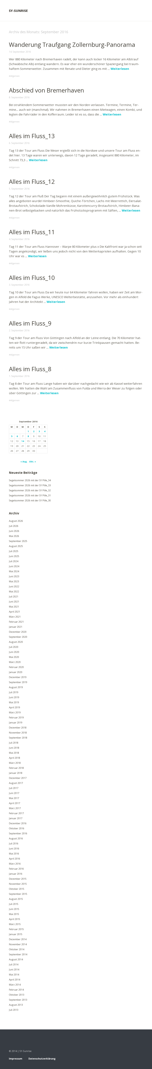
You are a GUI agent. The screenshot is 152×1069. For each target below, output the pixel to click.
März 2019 (15, 712)
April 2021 (14, 611)
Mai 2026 (14, 536)
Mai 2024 (14, 571)
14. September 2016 (20, 51)
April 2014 (14, 979)
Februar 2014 (16, 989)
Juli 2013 (13, 1009)
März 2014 (15, 984)
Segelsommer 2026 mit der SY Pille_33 (30, 485)
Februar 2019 (16, 717)
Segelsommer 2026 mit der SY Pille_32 (30, 490)
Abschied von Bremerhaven (46, 90)
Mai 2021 (14, 606)
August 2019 (16, 687)
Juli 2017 (13, 788)
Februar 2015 (16, 929)
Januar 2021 (15, 626)
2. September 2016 (19, 330)
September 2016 (18, 833)
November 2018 (18, 732)
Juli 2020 (13, 647)
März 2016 (15, 863)
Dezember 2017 (17, 778)
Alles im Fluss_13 (32, 136)
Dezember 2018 (17, 727)
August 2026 (16, 521)
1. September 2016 (19, 376)
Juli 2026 (13, 526)
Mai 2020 (14, 657)
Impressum (15, 1058)
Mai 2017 (14, 798)
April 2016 (14, 858)
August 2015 (16, 899)
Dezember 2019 (17, 677)
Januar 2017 (15, 818)
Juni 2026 (14, 531)
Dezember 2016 (17, 823)
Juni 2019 (14, 697)
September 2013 (18, 999)
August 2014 (16, 959)
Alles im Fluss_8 (30, 369)
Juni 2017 (14, 793)
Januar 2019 (15, 722)
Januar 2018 (15, 773)
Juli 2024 (13, 561)
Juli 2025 (13, 551)
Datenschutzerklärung (42, 1058)
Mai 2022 (14, 591)
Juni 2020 (14, 652)
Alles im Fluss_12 (32, 181)
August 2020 (16, 642)
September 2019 (18, 682)
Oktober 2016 (16, 828)
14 (22, 441)
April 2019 (14, 707)
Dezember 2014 (17, 939)
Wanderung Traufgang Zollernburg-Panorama (72, 44)
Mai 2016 (14, 853)
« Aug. (23, 461)
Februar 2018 (16, 768)
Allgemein (15, 76)
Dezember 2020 (17, 631)
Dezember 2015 (17, 878)
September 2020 (18, 636)
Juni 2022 (14, 586)
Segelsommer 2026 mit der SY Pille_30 (30, 500)
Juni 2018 (14, 747)
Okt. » (32, 461)
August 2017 (16, 783)
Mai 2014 (14, 974)
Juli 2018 (13, 742)
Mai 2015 (14, 914)
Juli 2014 (13, 964)
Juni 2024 (14, 566)
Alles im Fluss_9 (30, 323)
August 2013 (16, 1004)
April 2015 (14, 919)
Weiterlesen (120, 69)
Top (140, 1059)
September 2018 (18, 737)
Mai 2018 (14, 752)
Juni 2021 (14, 601)
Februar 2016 (16, 868)
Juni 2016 (14, 848)
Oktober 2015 (16, 889)
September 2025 (18, 541)
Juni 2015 (14, 909)
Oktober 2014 (16, 949)
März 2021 (15, 616)
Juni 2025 (14, 556)
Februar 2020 (16, 667)
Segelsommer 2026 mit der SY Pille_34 (30, 480)
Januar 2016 (15, 873)
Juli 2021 (13, 596)
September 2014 (18, 954)
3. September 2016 (19, 284)
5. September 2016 (19, 188)
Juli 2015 (13, 904)
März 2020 (15, 662)
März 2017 (15, 808)
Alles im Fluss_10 (32, 278)
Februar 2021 (16, 621)
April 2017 (14, 803)
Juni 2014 (14, 969)
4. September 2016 (19, 239)
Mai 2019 (14, 702)
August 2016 (16, 838)
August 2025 (16, 546)
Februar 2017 (16, 813)
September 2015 (18, 894)
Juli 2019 (13, 692)
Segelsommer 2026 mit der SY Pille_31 (30, 495)
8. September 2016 (19, 97)
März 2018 (15, 763)
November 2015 (18, 883)
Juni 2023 (14, 576)
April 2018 (14, 757)
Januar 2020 (15, 672)
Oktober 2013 (16, 994)
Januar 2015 (15, 934)
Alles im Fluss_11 (32, 232)
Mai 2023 (14, 581)
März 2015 (15, 924)
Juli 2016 (13, 843)
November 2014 (18, 944)
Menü (141, 10)
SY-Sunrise (18, 10)
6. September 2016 (19, 143)
